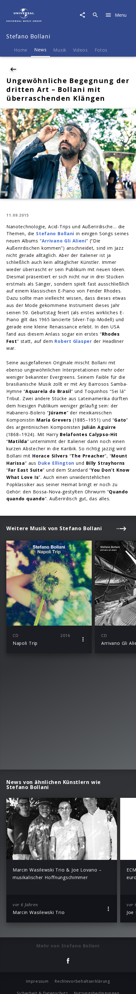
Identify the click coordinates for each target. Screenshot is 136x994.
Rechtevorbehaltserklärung (82, 981)
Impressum (37, 981)
